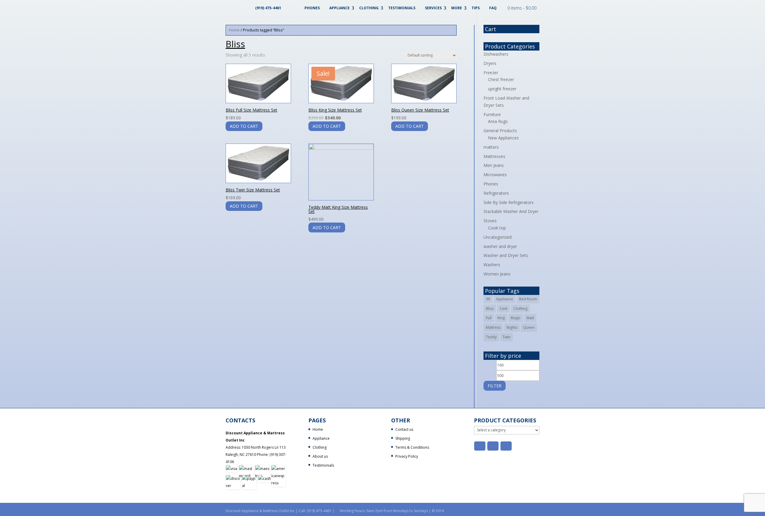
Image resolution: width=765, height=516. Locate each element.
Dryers (490, 63)
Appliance (339, 7)
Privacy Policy (406, 456)
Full (489, 317)
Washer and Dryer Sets (506, 255)
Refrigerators (496, 193)
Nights (512, 327)
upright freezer (502, 89)
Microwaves (495, 174)
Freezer (491, 72)
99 (488, 299)
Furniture (492, 114)
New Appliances (503, 138)
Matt (530, 317)
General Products (500, 130)
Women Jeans (497, 274)
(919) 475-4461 (268, 7)
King (501, 317)
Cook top (497, 228)
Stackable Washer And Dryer (511, 211)
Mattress (493, 327)
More (456, 7)
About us (320, 456)
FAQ (493, 7)
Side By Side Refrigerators (509, 202)
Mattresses (494, 156)
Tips (476, 7)
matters (491, 147)
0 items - (521, 8)
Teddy (491, 337)
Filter (494, 386)
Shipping (402, 438)
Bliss (490, 308)
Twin (506, 337)
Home (234, 30)
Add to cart (244, 126)
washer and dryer (500, 246)
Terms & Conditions (412, 447)
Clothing (369, 7)
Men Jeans (494, 165)
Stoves (490, 220)
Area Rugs (498, 121)
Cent (503, 308)
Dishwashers (496, 54)
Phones (312, 7)
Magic (516, 317)
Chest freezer (501, 79)
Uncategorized (498, 237)
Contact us (404, 429)
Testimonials (401, 7)
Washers (492, 264)
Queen (529, 327)
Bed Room (528, 299)
